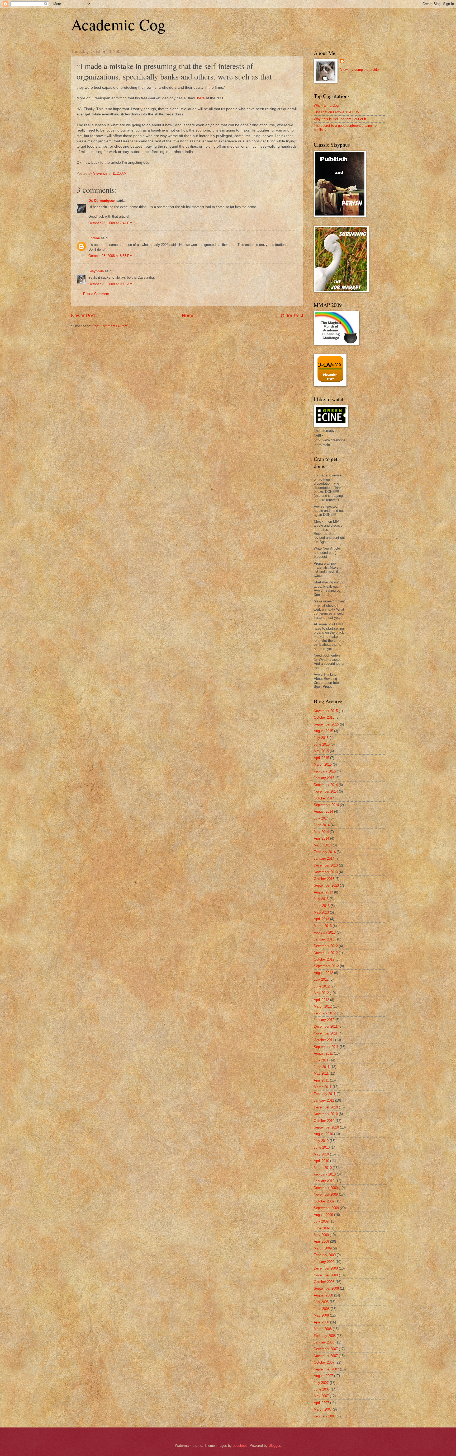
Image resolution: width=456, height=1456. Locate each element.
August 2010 (323, 1134)
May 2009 (321, 1235)
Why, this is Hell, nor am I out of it (340, 119)
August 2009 (323, 1215)
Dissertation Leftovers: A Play (336, 112)
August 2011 (323, 1053)
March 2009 (323, 1248)
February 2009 (325, 1255)
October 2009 (324, 1201)
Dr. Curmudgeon (101, 201)
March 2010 (323, 1168)
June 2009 (322, 1228)
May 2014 (321, 832)
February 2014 (325, 852)
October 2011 (324, 1040)
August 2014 (323, 811)
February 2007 (325, 1416)
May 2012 (321, 993)
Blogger (274, 1446)
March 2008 (323, 1329)
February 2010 (325, 1174)
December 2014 (326, 785)
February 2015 (325, 771)
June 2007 (322, 1389)
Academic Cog (118, 24)
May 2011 (321, 1073)
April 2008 (321, 1322)
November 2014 (326, 791)
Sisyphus (96, 271)
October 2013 (324, 879)
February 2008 (325, 1336)
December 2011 (326, 1026)
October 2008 (324, 1282)
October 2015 (324, 717)
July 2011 (321, 1060)
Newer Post (83, 315)
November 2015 (326, 711)
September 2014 (326, 805)
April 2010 (321, 1161)
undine (94, 238)
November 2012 (326, 953)
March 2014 (323, 845)
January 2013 (324, 939)
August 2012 (323, 973)
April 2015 (321, 758)
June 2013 (322, 906)
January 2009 (324, 1262)
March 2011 (322, 1087)
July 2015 (321, 738)
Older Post (292, 315)
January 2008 (324, 1342)
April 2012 (321, 1000)
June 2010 (322, 1147)
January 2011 (324, 1100)
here (201, 98)
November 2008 (326, 1275)
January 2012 (324, 1020)
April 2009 (321, 1241)
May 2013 (321, 912)
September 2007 (326, 1369)
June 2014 (322, 825)
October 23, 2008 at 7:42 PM (110, 223)
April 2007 (321, 1403)
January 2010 (324, 1181)
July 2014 (321, 818)
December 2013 (326, 865)
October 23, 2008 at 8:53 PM (110, 256)
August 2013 (323, 892)
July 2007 (321, 1383)
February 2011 (324, 1094)
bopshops (240, 1446)
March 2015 (323, 764)
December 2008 (326, 1268)
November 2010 (326, 1114)
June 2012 (322, 986)
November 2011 (326, 1033)
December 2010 (326, 1107)
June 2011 (321, 1067)
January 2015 (324, 778)
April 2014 (321, 838)
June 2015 (322, 744)
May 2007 (321, 1396)
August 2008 (323, 1295)
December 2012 (326, 946)
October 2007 (324, 1362)
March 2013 (323, 926)
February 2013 (325, 932)
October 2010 (324, 1121)
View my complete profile (359, 70)
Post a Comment (96, 294)
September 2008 (326, 1288)
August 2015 (323, 731)
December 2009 (326, 1188)
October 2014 (324, 798)
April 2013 (321, 919)
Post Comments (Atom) (110, 326)
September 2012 (326, 966)
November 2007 (326, 1356)
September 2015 (326, 724)
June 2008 (322, 1309)
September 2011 (326, 1047)
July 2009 (321, 1221)
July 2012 (321, 979)
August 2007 (323, 1376)
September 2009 (326, 1208)
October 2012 (324, 959)
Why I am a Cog (326, 105)
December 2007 (326, 1349)
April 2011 (321, 1080)
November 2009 (326, 1194)
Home (188, 315)
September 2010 (326, 1127)
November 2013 (326, 872)
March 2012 (323, 1006)
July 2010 (321, 1141)
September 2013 (326, 885)
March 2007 (323, 1409)
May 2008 (321, 1315)
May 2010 (321, 1154)
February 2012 (325, 1013)
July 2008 (321, 1302)
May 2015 (321, 751)
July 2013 (321, 899)
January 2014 (324, 858)
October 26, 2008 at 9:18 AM (110, 284)
